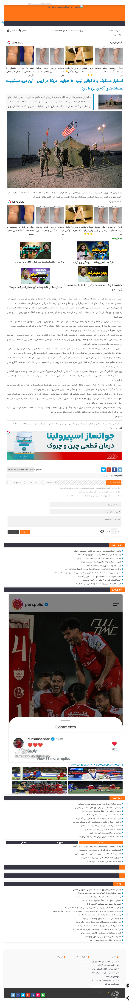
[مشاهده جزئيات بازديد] (2, 23)
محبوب (60, 842)
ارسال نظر (24, 532)
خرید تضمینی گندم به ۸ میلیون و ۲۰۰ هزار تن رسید (102, 580)
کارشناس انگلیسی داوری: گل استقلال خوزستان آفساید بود (99, 925)
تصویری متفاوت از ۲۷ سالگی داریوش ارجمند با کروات (101, 562)
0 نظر (24, 30)
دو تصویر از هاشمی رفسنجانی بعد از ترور (105, 833)
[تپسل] (8, 432)
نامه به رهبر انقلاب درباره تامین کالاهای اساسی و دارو (101, 825)
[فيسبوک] (114, 469)
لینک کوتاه (38, 469)
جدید (101, 842)
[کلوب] (43, 995)
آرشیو (114, 957)
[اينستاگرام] (33, 995)
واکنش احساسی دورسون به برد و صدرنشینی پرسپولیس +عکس (97, 551)
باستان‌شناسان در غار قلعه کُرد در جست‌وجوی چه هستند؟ (99, 554)
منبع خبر (118, 417)
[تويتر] (103, 469)
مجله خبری (118, 34)
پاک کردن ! (13, 532)
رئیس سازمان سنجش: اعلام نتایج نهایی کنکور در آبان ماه (99, 576)
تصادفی (23, 842)
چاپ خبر (13, 30)
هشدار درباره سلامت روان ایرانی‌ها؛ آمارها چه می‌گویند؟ (100, 836)
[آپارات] (38, 995)
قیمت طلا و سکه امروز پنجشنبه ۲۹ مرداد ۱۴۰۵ (104, 565)
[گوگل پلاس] (109, 469)
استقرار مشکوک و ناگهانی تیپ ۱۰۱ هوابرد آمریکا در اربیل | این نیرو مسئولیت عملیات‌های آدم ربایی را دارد (64, 85)
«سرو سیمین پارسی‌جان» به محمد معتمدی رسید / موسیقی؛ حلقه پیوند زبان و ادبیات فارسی (86, 572)
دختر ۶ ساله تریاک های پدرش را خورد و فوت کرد (103, 829)
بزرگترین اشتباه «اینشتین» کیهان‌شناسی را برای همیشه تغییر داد (97, 822)
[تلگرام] (120, 469)
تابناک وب (95, 991)
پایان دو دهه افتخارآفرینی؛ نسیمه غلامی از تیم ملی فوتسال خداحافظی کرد (93, 569)
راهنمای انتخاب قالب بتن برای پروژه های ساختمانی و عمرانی (98, 558)
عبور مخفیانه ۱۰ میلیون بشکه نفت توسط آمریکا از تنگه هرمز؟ (98, 583)
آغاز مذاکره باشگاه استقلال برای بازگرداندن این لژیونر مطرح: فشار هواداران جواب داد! (105, 972)
